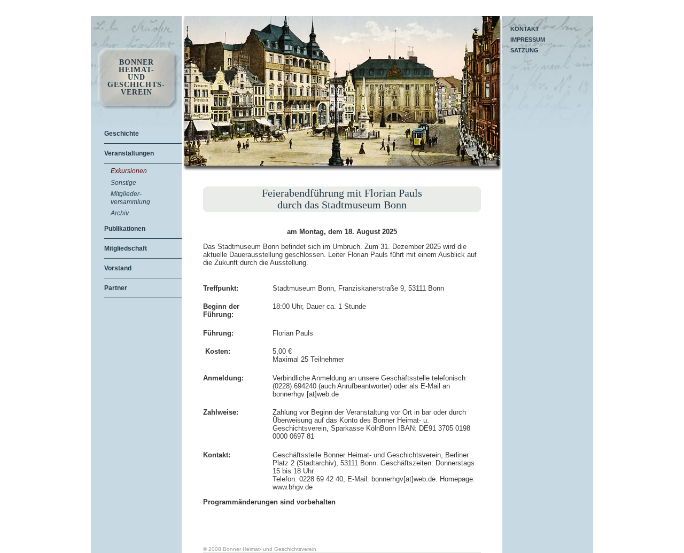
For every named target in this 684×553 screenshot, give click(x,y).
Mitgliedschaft (125, 248)
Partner (115, 288)
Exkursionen (129, 171)
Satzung (524, 50)
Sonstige (123, 182)
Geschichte (121, 133)
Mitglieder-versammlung (130, 197)
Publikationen (124, 228)
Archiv (120, 213)
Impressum (527, 39)
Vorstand (117, 268)
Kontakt (524, 29)
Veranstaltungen (129, 153)
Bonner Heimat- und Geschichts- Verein (136, 77)
